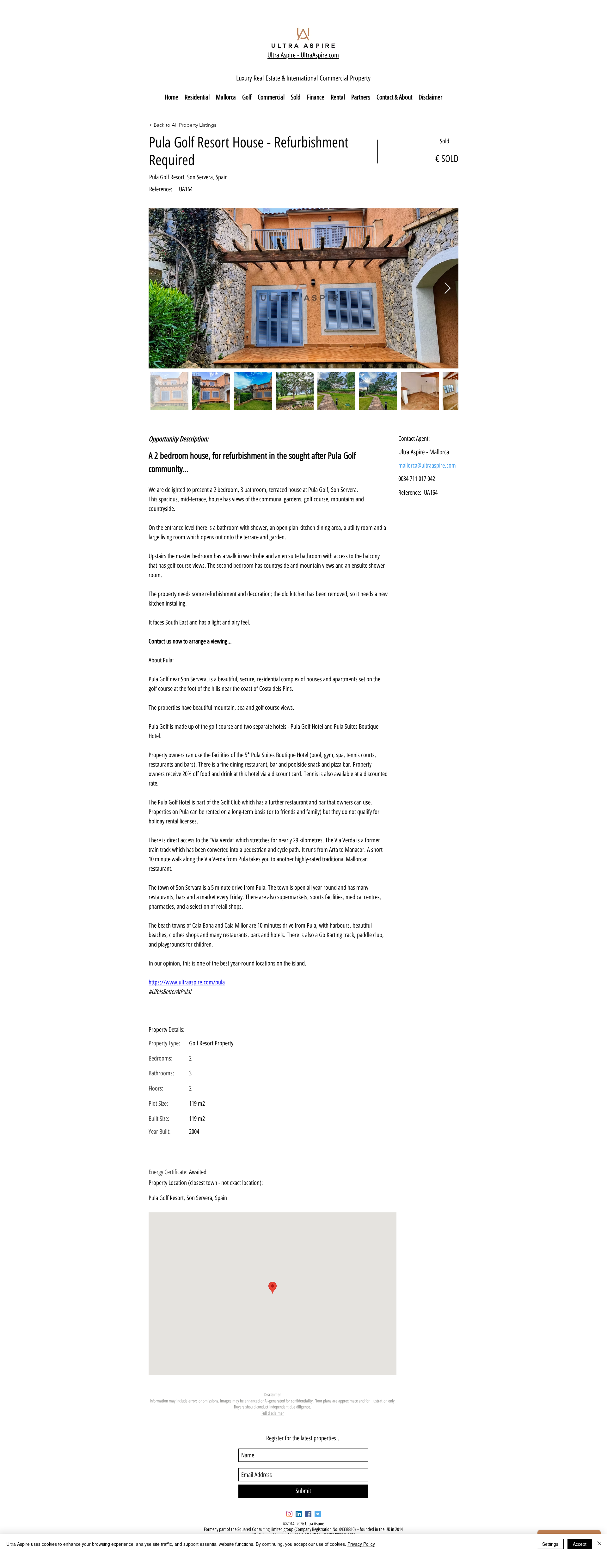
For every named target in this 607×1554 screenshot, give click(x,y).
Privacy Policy (361, 1544)
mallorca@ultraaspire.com (427, 465)
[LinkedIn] (299, 1514)
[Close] (599, 1544)
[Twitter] (318, 1514)
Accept (579, 1544)
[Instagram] (289, 1514)
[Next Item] (447, 288)
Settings (550, 1544)
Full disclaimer (272, 1413)
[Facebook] (308, 1514)
